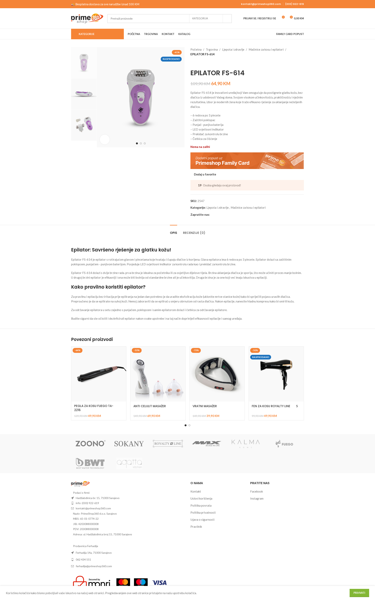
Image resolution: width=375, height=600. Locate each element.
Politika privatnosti (203, 512)
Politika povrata (201, 505)
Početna (196, 49)
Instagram (256, 498)
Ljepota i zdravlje (233, 49)
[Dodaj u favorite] (121, 351)
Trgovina (212, 49)
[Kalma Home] (245, 444)
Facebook (256, 491)
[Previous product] (192, 62)
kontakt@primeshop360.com (261, 4)
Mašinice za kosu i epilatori (266, 49)
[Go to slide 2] (189, 425)
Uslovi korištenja (201, 498)
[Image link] (80, 483)
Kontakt (195, 491)
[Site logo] (87, 18)
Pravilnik (196, 526)
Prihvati (359, 592)
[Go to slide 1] (186, 425)
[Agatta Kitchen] (129, 463)
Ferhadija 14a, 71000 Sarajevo (94, 552)
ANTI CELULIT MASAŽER (149, 406)
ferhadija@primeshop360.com (94, 566)
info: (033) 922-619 (87, 503)
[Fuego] (284, 444)
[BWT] (90, 463)
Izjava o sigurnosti (202, 519)
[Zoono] (90, 444)
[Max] (207, 444)
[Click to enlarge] (105, 139)
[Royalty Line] (168, 444)
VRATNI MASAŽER (205, 406)
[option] (137, 143)
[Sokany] (129, 444)
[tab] (173, 231)
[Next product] (202, 62)
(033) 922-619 (294, 4)
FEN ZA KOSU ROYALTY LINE (271, 406)
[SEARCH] (227, 18)
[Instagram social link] (216, 214)
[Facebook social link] (212, 214)
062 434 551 (83, 559)
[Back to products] (197, 62)
